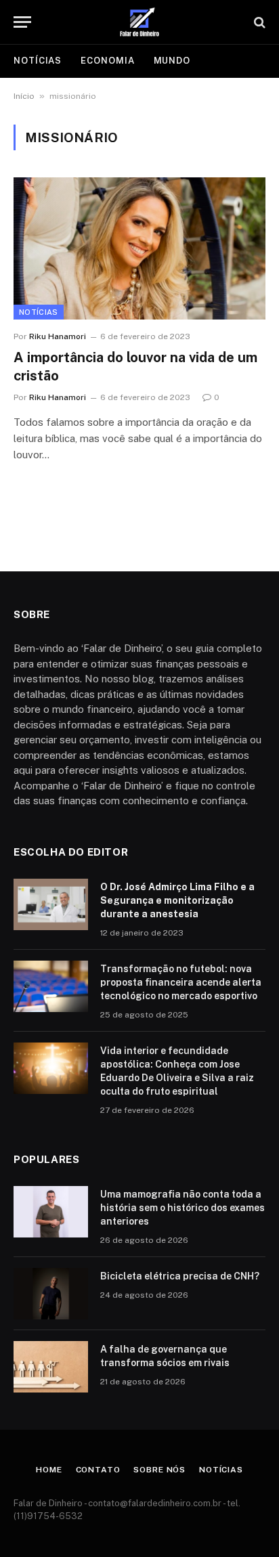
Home (49, 1469)
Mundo (172, 61)
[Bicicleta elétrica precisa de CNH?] (51, 1293)
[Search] (258, 22)
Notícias (38, 61)
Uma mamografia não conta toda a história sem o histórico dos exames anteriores (182, 1208)
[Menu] (22, 22)
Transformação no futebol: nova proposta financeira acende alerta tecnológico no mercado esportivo (180, 982)
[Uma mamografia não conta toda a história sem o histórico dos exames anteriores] (51, 1211)
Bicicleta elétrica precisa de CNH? (179, 1276)
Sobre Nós (159, 1469)
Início (24, 96)
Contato (98, 1469)
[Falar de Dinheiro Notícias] (139, 22)
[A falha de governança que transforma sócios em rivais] (51, 1366)
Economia (107, 61)
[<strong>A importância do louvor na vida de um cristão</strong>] (139, 248)
